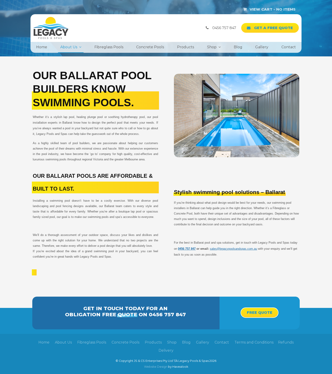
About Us (68, 47)
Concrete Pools (150, 47)
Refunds (286, 342)
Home (41, 47)
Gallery (261, 47)
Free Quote (259, 312)
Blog (238, 47)
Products (185, 47)
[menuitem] (44, 342)
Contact (288, 47)
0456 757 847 (187, 248)
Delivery (166, 350)
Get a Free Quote (273, 28)
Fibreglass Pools (108, 47)
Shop (212, 47)
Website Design (155, 366)
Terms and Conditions (254, 342)
